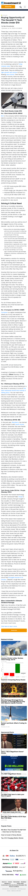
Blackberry (15, 422)
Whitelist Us (7, 883)
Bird (2, 116)
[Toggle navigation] (25, 6)
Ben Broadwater (9, 26)
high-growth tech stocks (9, 72)
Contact (10, 881)
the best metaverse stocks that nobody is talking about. (13, 390)
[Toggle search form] (21, 6)
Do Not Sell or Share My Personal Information (12, 885)
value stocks (10, 74)
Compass (4, 312)
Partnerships (16, 881)
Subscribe (8, 6)
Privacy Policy (20, 883)
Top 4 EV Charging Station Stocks (12, 838)
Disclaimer (23, 881)
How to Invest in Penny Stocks (11, 835)
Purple (21, 497)
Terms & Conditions (14, 886)
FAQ (26, 885)
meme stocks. (19, 424)
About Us (4, 881)
